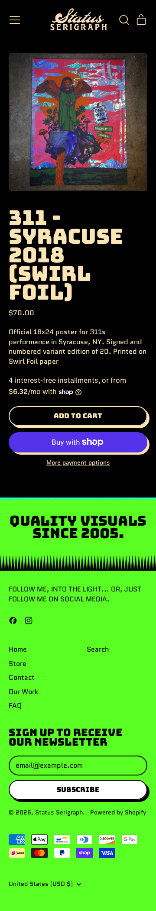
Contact (22, 677)
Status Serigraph (59, 812)
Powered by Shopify (118, 812)
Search (98, 649)
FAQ (15, 706)
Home (18, 649)
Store (17, 664)
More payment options (78, 463)
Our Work (24, 692)
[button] (124, 20)
